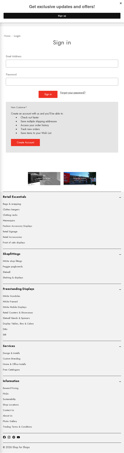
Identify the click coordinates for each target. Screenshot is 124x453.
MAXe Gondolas (11, 296)
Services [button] (9, 346)
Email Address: (14, 56)
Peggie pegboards (13, 266)
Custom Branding (11, 358)
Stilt (4, 334)
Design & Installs (11, 353)
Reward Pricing (10, 388)
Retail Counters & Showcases (18, 312)
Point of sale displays (14, 242)
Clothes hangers (11, 209)
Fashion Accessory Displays (17, 226)
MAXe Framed (10, 301)
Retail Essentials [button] (14, 197)
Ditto (5, 329)
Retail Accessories (12, 237)
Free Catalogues (11, 369)
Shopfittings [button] (11, 254)
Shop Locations (11, 404)
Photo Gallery (10, 421)
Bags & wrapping (12, 204)
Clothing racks (10, 215)
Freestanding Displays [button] (18, 289)
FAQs (6, 393)
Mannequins (9, 220)
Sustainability (9, 399)
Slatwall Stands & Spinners (16, 318)
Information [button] (11, 381)
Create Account (25, 142)
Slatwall (6, 272)
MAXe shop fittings (12, 261)
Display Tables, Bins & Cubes (18, 323)
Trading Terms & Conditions (17, 427)
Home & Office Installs (14, 364)
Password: (11, 74)
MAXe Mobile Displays (14, 307)
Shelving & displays (13, 277)
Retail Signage (10, 231)
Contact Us (8, 410)
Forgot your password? (73, 93)
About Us (7, 415)
